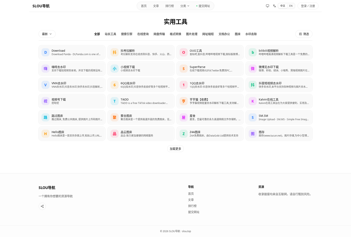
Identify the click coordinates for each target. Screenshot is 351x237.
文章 (156, 6)
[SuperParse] (210, 68)
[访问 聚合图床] (114, 117)
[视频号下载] (72, 101)
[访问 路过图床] (45, 117)
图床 (237, 34)
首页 (144, 6)
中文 (282, 6)
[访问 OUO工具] (184, 52)
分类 (183, 6)
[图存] (279, 134)
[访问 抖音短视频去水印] (253, 85)
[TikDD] (141, 101)
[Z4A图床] (210, 134)
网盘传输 (159, 34)
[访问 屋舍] (184, 117)
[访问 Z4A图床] (184, 134)
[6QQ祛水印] (141, 85)
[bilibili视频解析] (279, 52)
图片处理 (191, 34)
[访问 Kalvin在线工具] (253, 101)
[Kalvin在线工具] (279, 101)
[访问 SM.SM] (253, 117)
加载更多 (175, 149)
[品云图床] (141, 134)
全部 (97, 34)
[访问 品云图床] (114, 134)
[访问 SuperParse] (184, 68)
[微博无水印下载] (279, 68)
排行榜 (169, 6)
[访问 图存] (253, 134)
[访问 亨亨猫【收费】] (184, 101)
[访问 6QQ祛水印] (114, 85)
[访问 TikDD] (114, 101)
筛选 (306, 34)
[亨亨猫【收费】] (210, 101)
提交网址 (204, 6)
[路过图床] (72, 117)
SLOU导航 (41, 5)
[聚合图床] (141, 117)
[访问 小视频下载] (114, 68)
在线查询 (143, 34)
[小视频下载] (141, 68)
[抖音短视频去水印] (279, 85)
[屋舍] (210, 117)
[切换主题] (267, 6)
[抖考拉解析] (141, 52)
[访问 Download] (45, 52)
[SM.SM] (279, 117)
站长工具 (110, 34)
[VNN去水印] (72, 85)
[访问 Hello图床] (45, 134)
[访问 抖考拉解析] (114, 52)
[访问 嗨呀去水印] (45, 68)
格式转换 (175, 34)
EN (290, 6)
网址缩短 (208, 34)
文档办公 (224, 34)
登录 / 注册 (308, 6)
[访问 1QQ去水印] (184, 85)
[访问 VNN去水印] (45, 85)
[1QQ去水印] (210, 85)
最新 (45, 34)
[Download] (72, 52)
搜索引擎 (126, 34)
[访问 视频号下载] (45, 101)
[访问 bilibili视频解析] (253, 52)
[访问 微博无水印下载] (253, 68)
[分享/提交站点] (42, 206)
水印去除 (251, 34)
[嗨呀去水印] (72, 68)
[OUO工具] (210, 52)
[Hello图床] (72, 134)
